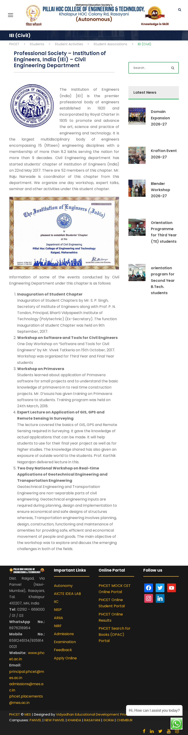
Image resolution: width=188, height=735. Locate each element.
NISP (58, 609)
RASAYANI (92, 720)
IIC (56, 601)
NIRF (58, 625)
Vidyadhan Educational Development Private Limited (100, 714)
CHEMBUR (125, 720)
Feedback (63, 649)
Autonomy (63, 585)
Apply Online (65, 658)
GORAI (108, 720)
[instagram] (177, 731)
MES (28, 714)
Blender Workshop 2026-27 (160, 190)
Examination (65, 641)
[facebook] (144, 731)
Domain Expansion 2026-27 (160, 118)
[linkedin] (152, 731)
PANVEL (35, 720)
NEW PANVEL (54, 720)
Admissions (64, 633)
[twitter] (160, 731)
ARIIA (58, 617)
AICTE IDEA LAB (67, 593)
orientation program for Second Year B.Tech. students (163, 280)
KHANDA (74, 720)
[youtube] (169, 731)
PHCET (14, 714)
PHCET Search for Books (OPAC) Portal (114, 634)
